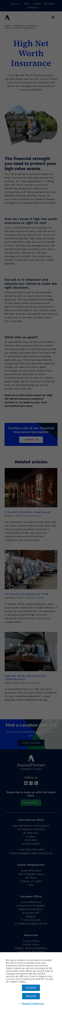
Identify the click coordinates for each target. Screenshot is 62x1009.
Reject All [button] (31, 996)
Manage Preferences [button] (33, 1003)
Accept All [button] (31, 987)
